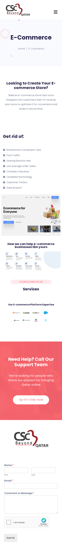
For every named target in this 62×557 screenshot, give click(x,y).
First (6, 475)
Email (8, 480)
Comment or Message (19, 493)
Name (9, 465)
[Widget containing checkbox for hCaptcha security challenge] (27, 522)
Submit (10, 538)
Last (33, 475)
